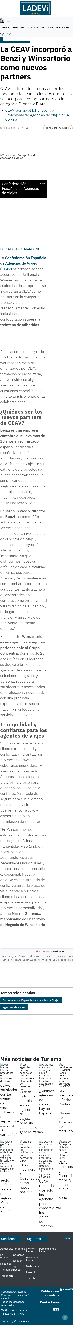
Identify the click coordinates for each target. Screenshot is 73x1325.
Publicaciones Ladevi (47, 1250)
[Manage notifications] (65, 1317)
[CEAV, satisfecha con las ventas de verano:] (7, 1072)
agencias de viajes (14, 1007)
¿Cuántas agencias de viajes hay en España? (46, 1101)
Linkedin (31, 1272)
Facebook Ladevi (32, 1259)
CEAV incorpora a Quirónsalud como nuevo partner (30, 1178)
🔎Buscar (17, 1268)
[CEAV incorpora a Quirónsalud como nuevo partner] (27, 1151)
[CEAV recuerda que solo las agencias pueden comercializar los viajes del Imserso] (46, 1159)
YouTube (31, 1278)
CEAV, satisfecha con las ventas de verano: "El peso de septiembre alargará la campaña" (9, 1110)
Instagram (32, 1266)
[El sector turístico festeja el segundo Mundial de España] (7, 1156)
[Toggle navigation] (7, 20)
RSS (56, 1309)
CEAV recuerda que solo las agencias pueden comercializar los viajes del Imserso (50, 1203)
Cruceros (18, 1254)
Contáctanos (50, 1302)
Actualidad (6, 1248)
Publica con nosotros (50, 1293)
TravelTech (47, 27)
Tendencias (20, 1248)
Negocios (32, 27)
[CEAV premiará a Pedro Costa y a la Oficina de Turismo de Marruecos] (66, 1075)
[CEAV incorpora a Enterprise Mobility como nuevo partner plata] (66, 1149)
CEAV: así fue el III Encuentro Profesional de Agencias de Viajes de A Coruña (37, 115)
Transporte (62, 27)
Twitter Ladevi (30, 1250)
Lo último (18, 27)
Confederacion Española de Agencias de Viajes (31, 1000)
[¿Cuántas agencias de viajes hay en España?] (46, 1075)
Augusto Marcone (24, 249)
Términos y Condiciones (14, 1321)
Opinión (17, 1260)
